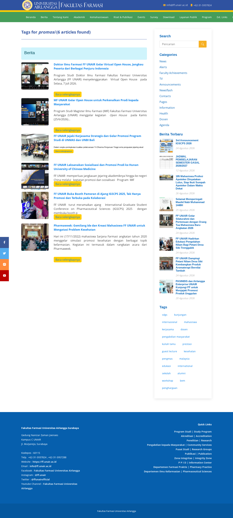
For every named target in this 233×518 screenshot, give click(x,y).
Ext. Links (222, 17)
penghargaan (169, 388)
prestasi (187, 344)
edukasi (166, 366)
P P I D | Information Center (195, 462)
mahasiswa (190, 322)
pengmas (167, 358)
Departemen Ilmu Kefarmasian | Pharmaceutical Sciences (178, 471)
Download (168, 17)
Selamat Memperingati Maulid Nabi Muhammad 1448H (190, 202)
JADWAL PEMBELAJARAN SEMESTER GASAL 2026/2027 (188, 161)
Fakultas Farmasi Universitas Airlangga (57, 470)
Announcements (170, 84)
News (162, 61)
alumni (182, 373)
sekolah (166, 373)
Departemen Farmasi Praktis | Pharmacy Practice (182, 467)
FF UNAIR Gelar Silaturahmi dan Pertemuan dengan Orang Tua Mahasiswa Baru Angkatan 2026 (191, 221)
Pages (163, 102)
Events (141, 17)
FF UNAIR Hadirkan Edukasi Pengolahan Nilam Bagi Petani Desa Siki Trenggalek (189, 243)
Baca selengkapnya (67, 94)
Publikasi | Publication (198, 453)
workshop (167, 380)
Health (163, 113)
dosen (184, 329)
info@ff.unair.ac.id (40, 466)
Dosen (163, 119)
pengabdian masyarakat (176, 336)
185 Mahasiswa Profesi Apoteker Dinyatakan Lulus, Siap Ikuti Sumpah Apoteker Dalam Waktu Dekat (190, 182)
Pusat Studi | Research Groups (194, 449)
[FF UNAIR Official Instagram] (4, 264)
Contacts (165, 96)
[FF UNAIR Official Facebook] (4, 242)
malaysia (184, 358)
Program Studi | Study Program (193, 431)
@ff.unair (40, 475)
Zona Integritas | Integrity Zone (193, 458)
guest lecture (169, 351)
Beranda (31, 17)
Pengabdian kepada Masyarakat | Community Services (179, 444)
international (185, 366)
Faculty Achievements (173, 73)
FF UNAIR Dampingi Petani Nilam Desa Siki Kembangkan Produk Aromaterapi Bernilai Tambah (189, 264)
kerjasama (168, 329)
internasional (169, 322)
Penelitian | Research (199, 440)
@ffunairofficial (40, 479)
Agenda (164, 125)
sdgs (164, 314)
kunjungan (180, 314)
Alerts (163, 67)
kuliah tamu (169, 344)
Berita (44, 17)
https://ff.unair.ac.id (44, 461)
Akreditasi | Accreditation (196, 436)
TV (161, 79)
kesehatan (190, 351)
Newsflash (166, 90)
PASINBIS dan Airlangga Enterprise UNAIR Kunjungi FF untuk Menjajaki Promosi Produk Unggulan (190, 287)
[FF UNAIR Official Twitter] (4, 253)
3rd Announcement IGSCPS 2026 (187, 142)
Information (167, 108)
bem (182, 380)
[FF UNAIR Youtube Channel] (4, 275)
